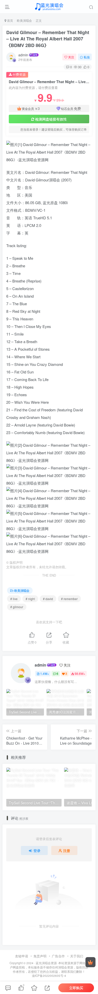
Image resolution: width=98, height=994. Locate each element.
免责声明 (39, 956)
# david (48, 599)
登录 (36, 850)
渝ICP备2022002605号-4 (49, 976)
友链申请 (21, 956)
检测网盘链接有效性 (51, 119)
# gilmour (16, 607)
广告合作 (58, 956)
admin (23, 54)
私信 (87, 57)
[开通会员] (90, 962)
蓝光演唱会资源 (46, 963)
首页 (9, 20)
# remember (69, 599)
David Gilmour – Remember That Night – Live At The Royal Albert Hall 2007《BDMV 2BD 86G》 (47, 38)
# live (14, 599)
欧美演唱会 (24, 20)
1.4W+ (44, 673)
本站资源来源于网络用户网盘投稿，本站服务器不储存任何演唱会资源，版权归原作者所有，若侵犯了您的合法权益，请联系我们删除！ (49, 967)
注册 (66, 850)
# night (30, 599)
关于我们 (76, 956)
